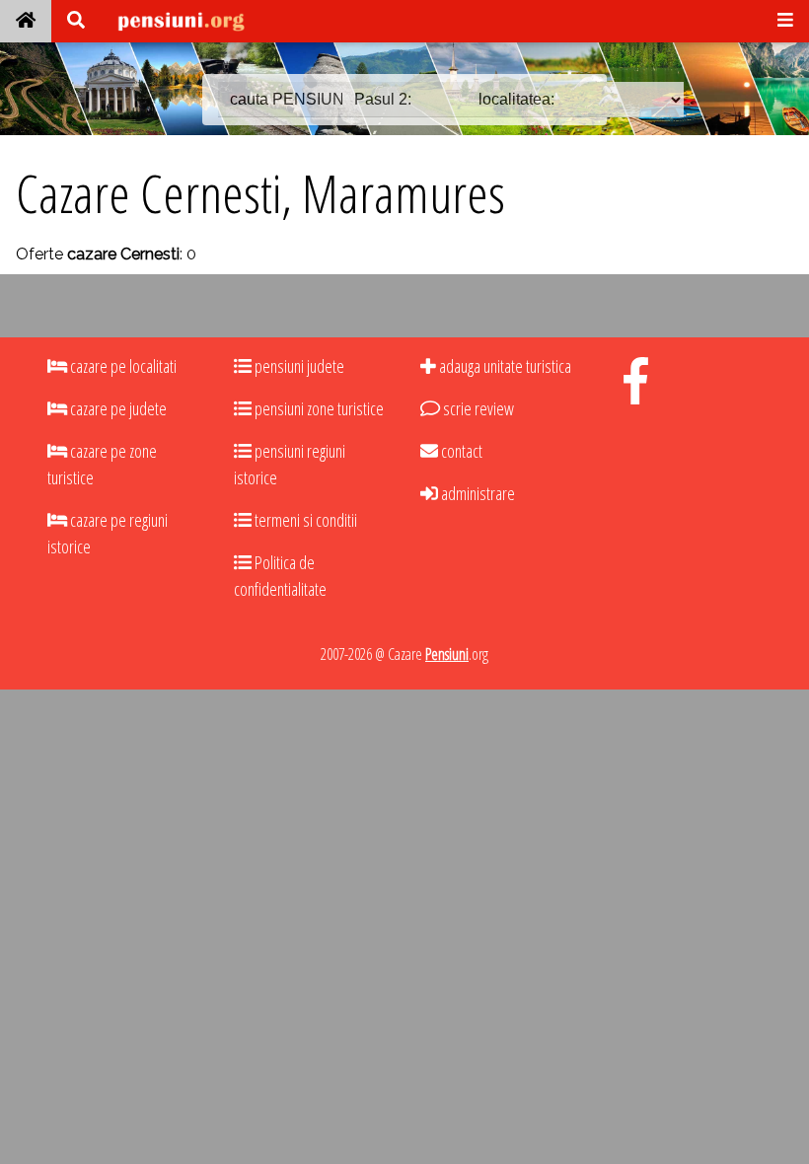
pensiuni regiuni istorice (289, 464)
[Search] (76, 21)
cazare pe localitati (122, 366)
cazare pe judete (117, 408)
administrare (476, 493)
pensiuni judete (298, 366)
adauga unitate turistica (503, 366)
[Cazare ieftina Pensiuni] (25, 21)
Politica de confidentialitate (280, 575)
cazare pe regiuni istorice (107, 533)
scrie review (477, 408)
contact (460, 451)
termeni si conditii (304, 520)
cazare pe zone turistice (102, 464)
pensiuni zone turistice (318, 408)
